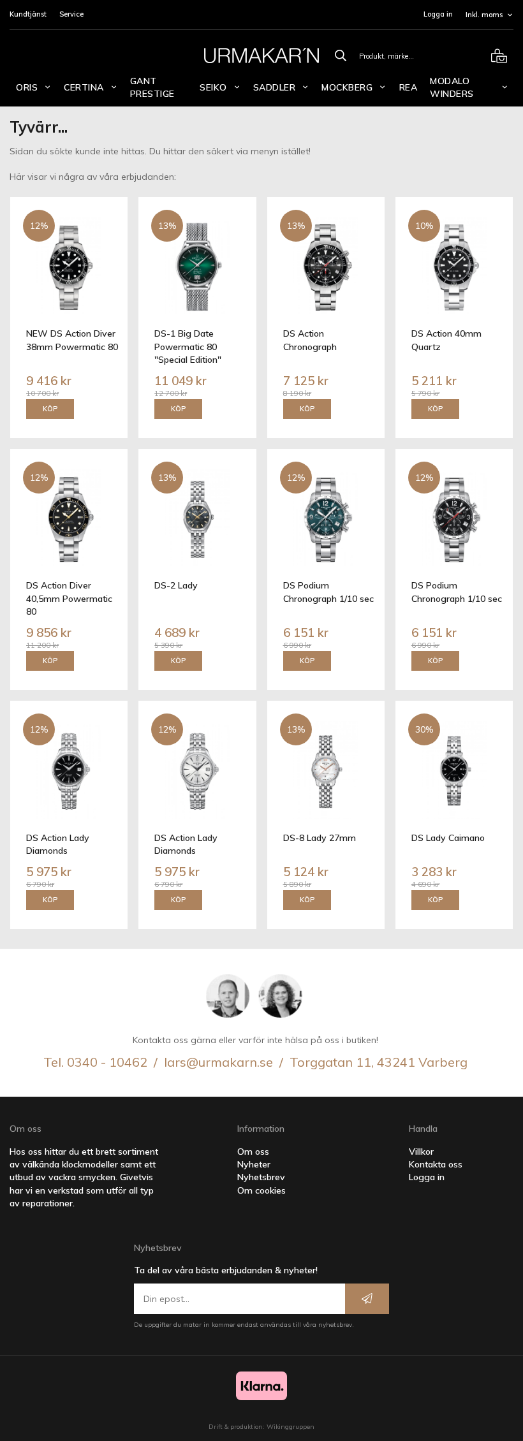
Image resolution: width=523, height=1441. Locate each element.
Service (71, 14)
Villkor (421, 1151)
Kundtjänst (28, 14)
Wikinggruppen (290, 1427)
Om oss (253, 1151)
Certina (84, 87)
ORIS (27, 87)
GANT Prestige (152, 87)
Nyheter (253, 1164)
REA (408, 87)
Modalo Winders (452, 87)
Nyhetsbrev (261, 1177)
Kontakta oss (435, 1164)
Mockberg (346, 87)
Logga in (438, 14)
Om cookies (261, 1190)
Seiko (213, 87)
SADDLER (274, 87)
